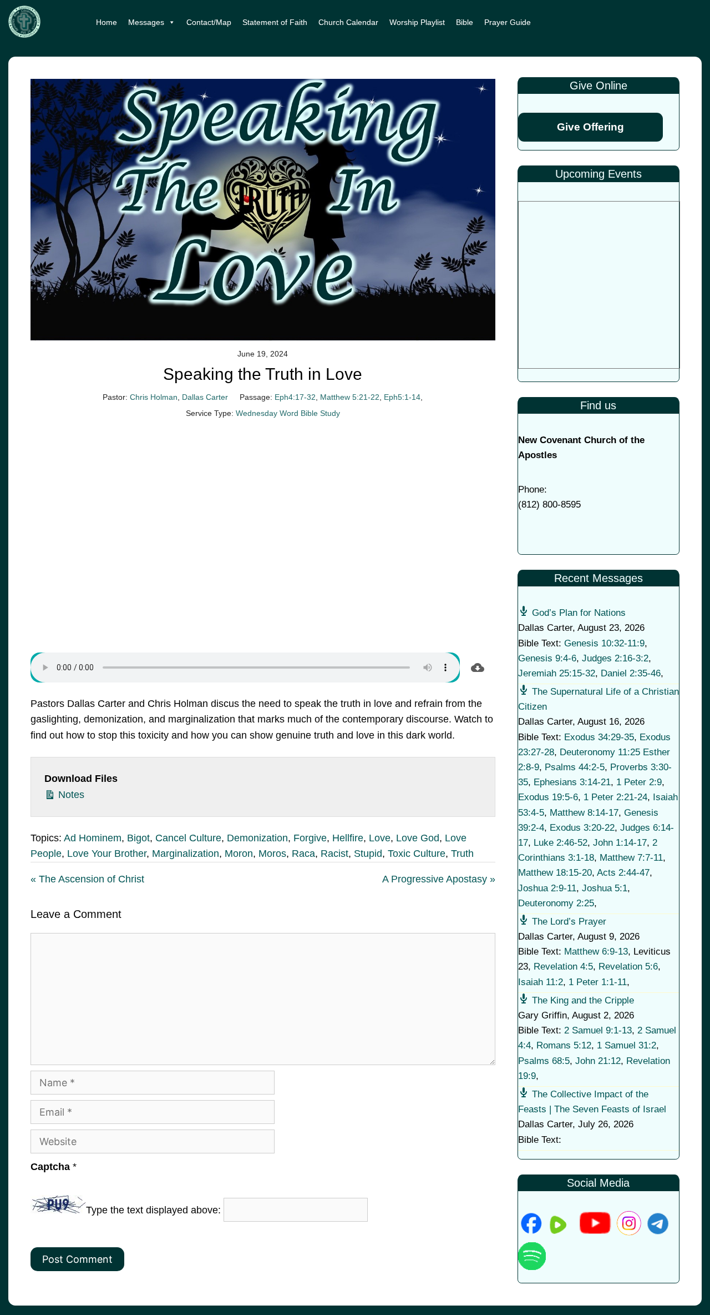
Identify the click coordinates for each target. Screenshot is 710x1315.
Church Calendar (348, 22)
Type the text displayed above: (153, 1210)
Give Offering (590, 127)
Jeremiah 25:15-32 (556, 673)
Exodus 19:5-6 (548, 797)
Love (379, 838)
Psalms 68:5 (544, 1061)
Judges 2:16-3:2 (615, 658)
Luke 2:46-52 (560, 842)
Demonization (257, 838)
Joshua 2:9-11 (547, 888)
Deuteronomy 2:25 (556, 903)
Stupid (368, 853)
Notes (69, 794)
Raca (303, 853)
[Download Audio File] (477, 667)
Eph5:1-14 (402, 397)
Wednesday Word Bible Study (288, 413)
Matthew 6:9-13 (596, 951)
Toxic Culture (416, 853)
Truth (462, 853)
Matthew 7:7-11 (631, 857)
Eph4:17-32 (295, 397)
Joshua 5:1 (604, 888)
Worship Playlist (417, 22)
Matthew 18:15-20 (555, 872)
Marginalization (185, 853)
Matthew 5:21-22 (349, 397)
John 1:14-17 (620, 842)
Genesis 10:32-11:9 (604, 643)
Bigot (138, 838)
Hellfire (347, 838)
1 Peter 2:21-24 (615, 797)
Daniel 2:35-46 (631, 673)
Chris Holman (154, 397)
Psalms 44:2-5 (575, 767)
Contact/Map (208, 22)
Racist (334, 853)
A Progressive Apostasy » (438, 879)
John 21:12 (598, 1061)
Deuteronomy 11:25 (600, 752)
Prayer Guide (507, 22)
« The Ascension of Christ (87, 879)
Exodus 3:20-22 (582, 827)
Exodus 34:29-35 (599, 737)
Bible (464, 22)
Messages (146, 22)
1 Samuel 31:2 (626, 1045)
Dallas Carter (205, 397)
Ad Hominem (92, 838)
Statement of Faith (274, 22)
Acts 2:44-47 (623, 872)
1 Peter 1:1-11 (598, 982)
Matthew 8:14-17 (584, 812)
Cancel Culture (188, 838)
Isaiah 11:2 (540, 982)
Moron (239, 853)
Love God (417, 838)
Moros (272, 853)
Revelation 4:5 (563, 966)
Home (106, 22)
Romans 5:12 (563, 1045)
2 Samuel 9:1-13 (598, 1030)
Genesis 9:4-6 (547, 658)
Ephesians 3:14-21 (572, 782)
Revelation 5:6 (628, 966)
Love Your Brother (106, 853)
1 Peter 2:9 (639, 782)
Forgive (310, 838)
